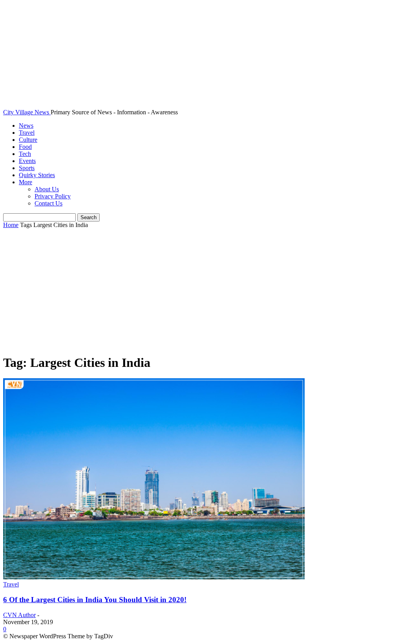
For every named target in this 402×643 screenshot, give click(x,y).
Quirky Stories (37, 175)
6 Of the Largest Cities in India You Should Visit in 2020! (94, 599)
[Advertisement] (201, 292)
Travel (27, 132)
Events (27, 161)
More (25, 182)
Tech (25, 153)
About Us (47, 189)
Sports (27, 168)
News (26, 125)
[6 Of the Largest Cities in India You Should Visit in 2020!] (154, 577)
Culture (28, 139)
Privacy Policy (53, 196)
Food (25, 146)
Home (10, 225)
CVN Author (19, 615)
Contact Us (48, 203)
